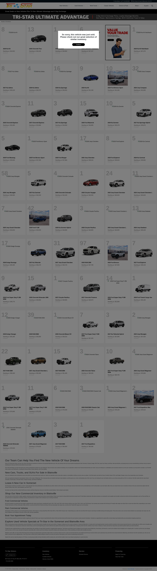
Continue (78, 44)
